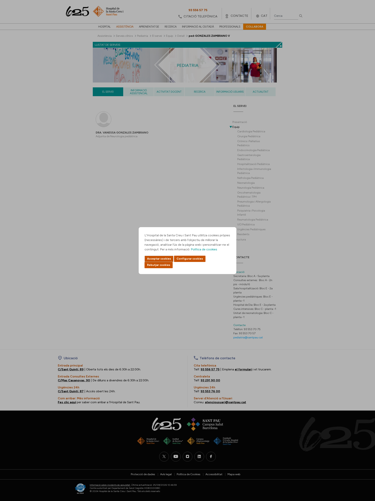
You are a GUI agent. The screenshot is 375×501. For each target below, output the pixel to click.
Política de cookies (204, 249)
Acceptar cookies (159, 258)
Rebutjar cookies (158, 265)
